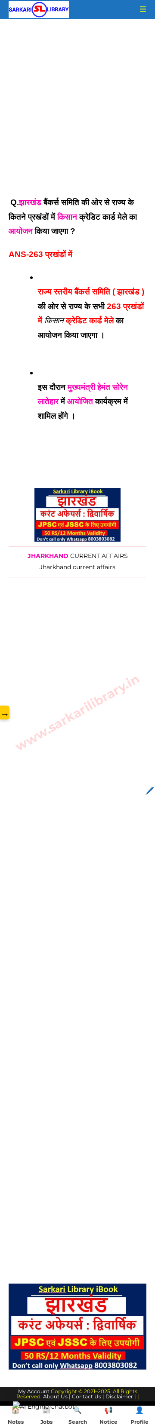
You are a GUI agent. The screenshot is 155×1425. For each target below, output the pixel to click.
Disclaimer (119, 1396)
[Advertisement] (77, 114)
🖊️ (149, 791)
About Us (55, 1396)
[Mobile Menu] (139, 9)
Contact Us (86, 1396)
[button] (44, 1406)
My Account (34, 1391)
